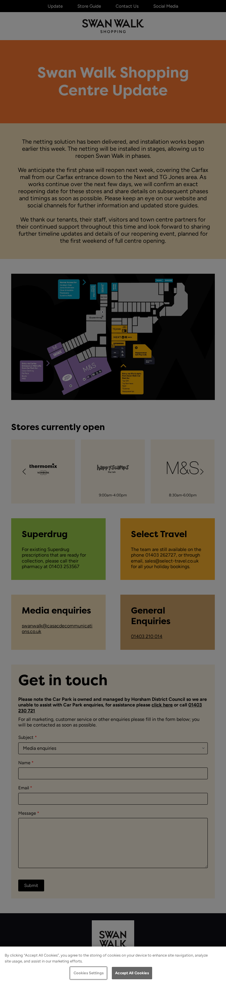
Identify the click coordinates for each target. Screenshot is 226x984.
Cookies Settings (89, 973)
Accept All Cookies (132, 973)
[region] (113, 965)
